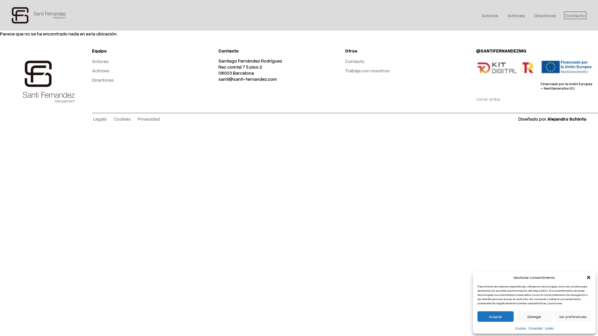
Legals (549, 328)
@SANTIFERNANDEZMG (501, 50)
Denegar (534, 317)
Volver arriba (488, 99)
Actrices (516, 15)
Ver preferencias (573, 317)
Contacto (575, 15)
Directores (545, 15)
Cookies (520, 328)
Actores (490, 15)
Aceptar (495, 317)
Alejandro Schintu (566, 119)
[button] (588, 277)
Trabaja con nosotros (367, 70)
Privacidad (536, 328)
